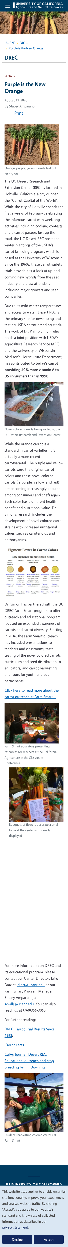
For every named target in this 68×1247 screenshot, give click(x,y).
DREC (24, 43)
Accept (49, 1239)
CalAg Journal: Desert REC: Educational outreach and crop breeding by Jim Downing (29, 1060)
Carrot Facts (14, 1044)
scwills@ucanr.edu (19, 1004)
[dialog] (34, 1216)
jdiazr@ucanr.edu (31, 984)
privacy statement (15, 1227)
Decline (17, 1239)
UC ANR (10, 43)
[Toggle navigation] (7, 6)
